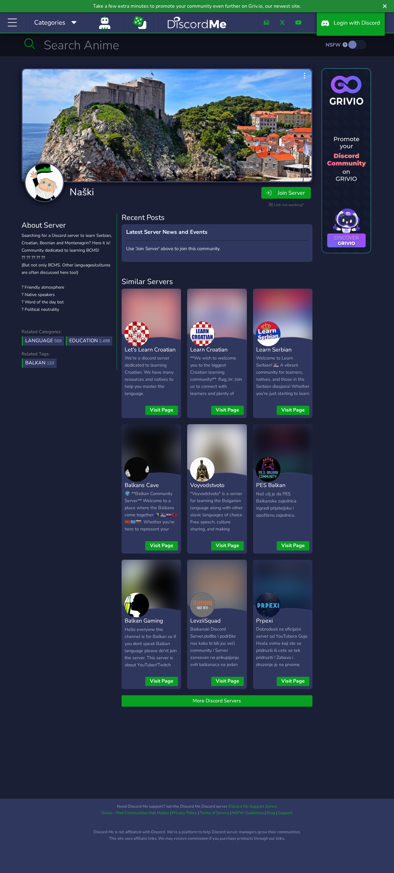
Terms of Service (214, 813)
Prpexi (264, 620)
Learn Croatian (208, 349)
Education (89, 340)
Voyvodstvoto (207, 485)
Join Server (291, 193)
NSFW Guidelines (248, 813)
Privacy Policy (184, 813)
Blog (271, 813)
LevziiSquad (205, 620)
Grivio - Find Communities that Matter (135, 813)
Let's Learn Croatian (150, 349)
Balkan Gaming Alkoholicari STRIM (149, 625)
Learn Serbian (273, 349)
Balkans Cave (142, 485)
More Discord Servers (217, 700)
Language (43, 340)
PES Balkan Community (270, 489)
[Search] (30, 44)
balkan (39, 362)
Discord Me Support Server (252, 806)
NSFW (334, 45)
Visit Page (161, 410)
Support (285, 813)
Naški (82, 192)
